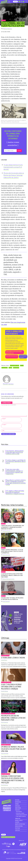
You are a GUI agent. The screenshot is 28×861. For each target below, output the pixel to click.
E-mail (4, 424)
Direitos (3, 20)
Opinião (3, 655)
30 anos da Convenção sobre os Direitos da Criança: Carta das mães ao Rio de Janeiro (14, 175)
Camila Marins (4, 660)
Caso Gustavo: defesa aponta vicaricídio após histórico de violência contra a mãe (14, 452)
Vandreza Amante (6, 530)
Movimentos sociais (5, 713)
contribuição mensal (23, 356)
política (10, 367)
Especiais (17, 806)
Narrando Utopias (20, 813)
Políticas (17, 828)
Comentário (6, 402)
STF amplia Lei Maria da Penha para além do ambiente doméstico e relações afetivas (15, 492)
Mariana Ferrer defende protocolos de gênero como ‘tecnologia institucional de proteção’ (12, 779)
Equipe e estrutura (20, 824)
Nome (4, 418)
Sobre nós (17, 818)
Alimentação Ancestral (21, 814)
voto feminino (16, 367)
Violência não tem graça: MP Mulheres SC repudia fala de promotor (12, 598)
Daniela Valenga (4, 691)
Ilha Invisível (19, 811)
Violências (8, 682)
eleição (21, 365)
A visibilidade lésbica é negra (13, 658)
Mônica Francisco (7, 28)
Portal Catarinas (6, 601)
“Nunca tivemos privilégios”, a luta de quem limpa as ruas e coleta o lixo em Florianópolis (12, 551)
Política (7, 655)
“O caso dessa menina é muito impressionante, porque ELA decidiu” (13, 167)
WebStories (18, 808)
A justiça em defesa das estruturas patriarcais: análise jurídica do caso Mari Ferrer (12, 575)
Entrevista (18, 801)
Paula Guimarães (6, 554)
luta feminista (4, 367)
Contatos (17, 830)
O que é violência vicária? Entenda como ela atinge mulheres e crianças (11, 686)
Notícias (3, 682)
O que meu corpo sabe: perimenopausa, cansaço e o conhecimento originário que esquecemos (14, 471)
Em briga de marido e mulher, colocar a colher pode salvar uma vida (13, 749)
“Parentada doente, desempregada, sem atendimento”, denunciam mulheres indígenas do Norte (12, 527)
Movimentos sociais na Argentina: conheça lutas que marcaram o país (13, 718)
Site (3, 430)
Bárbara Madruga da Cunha (8, 579)
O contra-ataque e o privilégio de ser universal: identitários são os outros (16, 461)
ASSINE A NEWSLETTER (8, 837)
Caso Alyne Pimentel (21, 816)
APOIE (3, 834)
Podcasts (17, 810)
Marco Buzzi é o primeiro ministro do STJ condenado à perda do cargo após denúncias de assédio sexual (16, 482)
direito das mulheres (14, 365)
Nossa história (19, 826)
